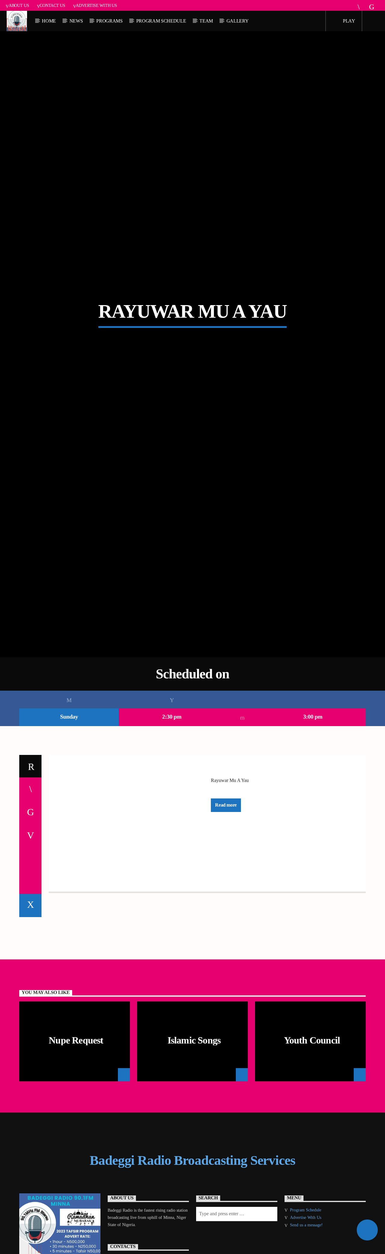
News (76, 20)
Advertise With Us (96, 5)
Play (348, 20)
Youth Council (312, 1098)
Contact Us (52, 5)
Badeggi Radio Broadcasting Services (192, 1218)
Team (206, 20)
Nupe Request (76, 1098)
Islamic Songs (194, 1098)
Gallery (237, 20)
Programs (109, 20)
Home (49, 20)
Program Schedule (161, 20)
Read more (225, 863)
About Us (19, 5)
